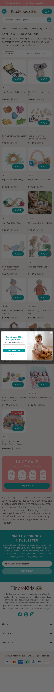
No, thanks (14, 355)
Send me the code (14, 350)
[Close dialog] (51, 333)
